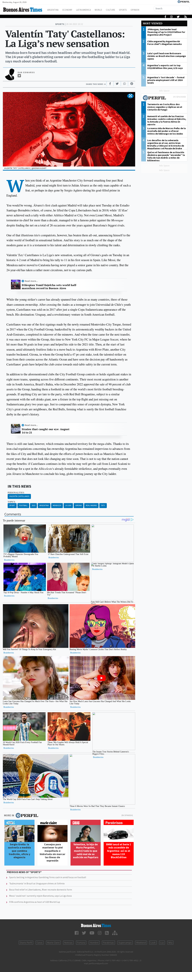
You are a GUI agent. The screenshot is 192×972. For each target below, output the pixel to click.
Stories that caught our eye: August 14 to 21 (45, 431)
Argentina (52, 9)
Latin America (83, 9)
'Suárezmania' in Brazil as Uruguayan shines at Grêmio (37, 883)
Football (23, 505)
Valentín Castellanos (19, 496)
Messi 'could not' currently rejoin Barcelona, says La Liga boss (40, 895)
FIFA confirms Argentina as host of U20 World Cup (34, 901)
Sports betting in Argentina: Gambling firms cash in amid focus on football (47, 877)
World (98, 9)
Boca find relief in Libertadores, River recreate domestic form (40, 889)
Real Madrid (91, 505)
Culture (110, 9)
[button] (130, 96)
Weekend (141, 942)
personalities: (16, 492)
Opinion (135, 9)
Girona (78, 505)
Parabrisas (108, 942)
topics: (12, 501)
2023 (33, 505)
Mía (170, 942)
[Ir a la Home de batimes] (96, 925)
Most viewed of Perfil (164, 98)
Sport (12, 505)
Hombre (94, 942)
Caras (39, 942)
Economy (67, 9)
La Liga (68, 505)
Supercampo (125, 942)
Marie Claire (53, 942)
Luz (162, 942)
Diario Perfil (26, 942)
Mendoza (57, 505)
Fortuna (81, 942)
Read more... (31, 281)
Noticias (68, 942)
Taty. (103, 505)
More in (9, 815)
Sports (123, 9)
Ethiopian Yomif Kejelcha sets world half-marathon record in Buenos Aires (49, 286)
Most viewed (152, 23)
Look (153, 942)
